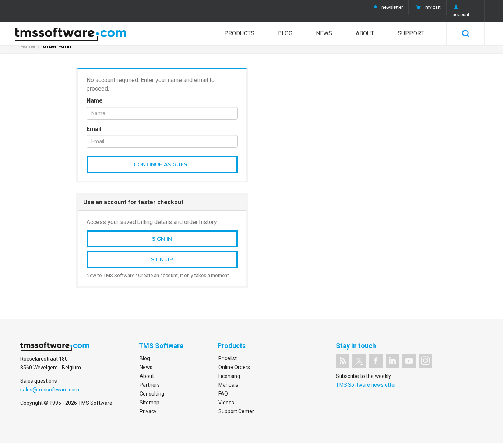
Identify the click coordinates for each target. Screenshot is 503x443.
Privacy (148, 411)
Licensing (229, 376)
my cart (433, 7)
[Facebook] (376, 361)
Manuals (228, 385)
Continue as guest (162, 164)
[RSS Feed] (342, 361)
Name (95, 100)
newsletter (392, 7)
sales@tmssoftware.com (49, 390)
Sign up (162, 259)
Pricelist (227, 358)
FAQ (223, 394)
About (365, 33)
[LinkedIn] (392, 361)
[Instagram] (425, 361)
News (324, 33)
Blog (285, 33)
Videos (226, 402)
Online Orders (234, 367)
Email (94, 128)
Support (411, 33)
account (461, 14)
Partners (150, 385)
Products (239, 33)
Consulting (152, 394)
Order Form (57, 46)
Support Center (236, 411)
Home (27, 46)
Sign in (162, 238)
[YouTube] (409, 361)
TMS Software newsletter (366, 385)
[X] (359, 361)
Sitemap (149, 402)
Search (466, 33)
